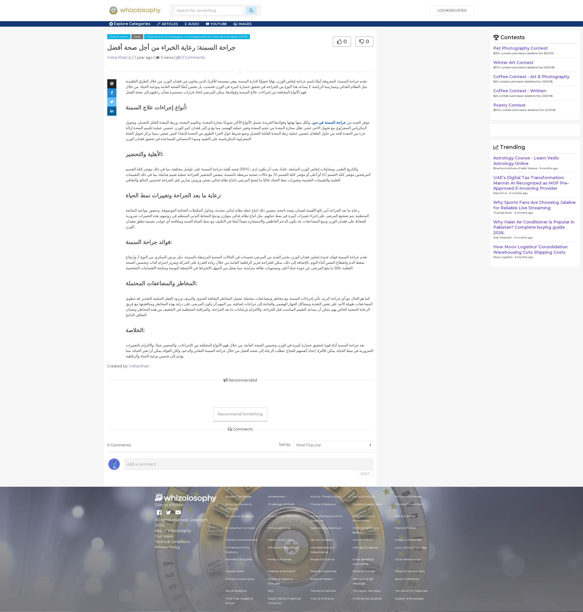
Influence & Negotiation (283, 547)
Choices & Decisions (322, 504)
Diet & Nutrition (405, 516)
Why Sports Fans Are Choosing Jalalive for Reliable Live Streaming (534, 205)
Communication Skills (367, 504)
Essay (137, 36)
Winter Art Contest (513, 62)
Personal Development (410, 571)
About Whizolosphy (173, 531)
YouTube (218, 24)
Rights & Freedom (322, 579)
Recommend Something (240, 414)
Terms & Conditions (172, 542)
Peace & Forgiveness (323, 571)
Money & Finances (279, 559)
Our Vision (164, 536)
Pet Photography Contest (520, 48)
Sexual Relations (236, 590)
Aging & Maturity (364, 496)
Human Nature (363, 539)
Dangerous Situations (239, 516)
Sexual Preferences (407, 579)
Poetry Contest (509, 105)
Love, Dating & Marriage (411, 547)
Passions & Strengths (281, 571)
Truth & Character (322, 598)
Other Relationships (408, 559)
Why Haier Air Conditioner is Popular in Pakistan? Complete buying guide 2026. (534, 227)
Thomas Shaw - (504, 212)
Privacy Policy (167, 547)
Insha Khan (117, 57)
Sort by (284, 445)
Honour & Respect (322, 539)
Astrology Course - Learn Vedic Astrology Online (526, 161)
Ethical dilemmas (279, 528)
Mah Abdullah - (503, 237)
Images (245, 24)
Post (365, 474)
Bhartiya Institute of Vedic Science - (516, 168)
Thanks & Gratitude (323, 590)
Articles (170, 24)
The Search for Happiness (411, 590)
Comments (193, 57)
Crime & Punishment (409, 504)
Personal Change (364, 571)
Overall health (119, 36)
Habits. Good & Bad (280, 539)
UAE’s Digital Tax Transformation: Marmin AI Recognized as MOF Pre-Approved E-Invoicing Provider (531, 183)
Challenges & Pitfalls (281, 504)
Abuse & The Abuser (238, 496)
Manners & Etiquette (238, 559)
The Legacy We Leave (366, 590)
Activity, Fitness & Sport (325, 496)
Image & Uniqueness (408, 539)
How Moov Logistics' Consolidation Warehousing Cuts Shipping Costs (530, 249)
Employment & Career (240, 528)
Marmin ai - (501, 193)
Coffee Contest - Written (519, 90)
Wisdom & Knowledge (409, 598)
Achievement (276, 496)
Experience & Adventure (325, 528)
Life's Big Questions (365, 547)
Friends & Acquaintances (241, 539)
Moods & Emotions (322, 559)
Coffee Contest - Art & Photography (531, 76)
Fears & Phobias (405, 528)
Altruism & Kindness (408, 496)
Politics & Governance (239, 579)
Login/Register (452, 10)
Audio (193, 24)
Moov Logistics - (504, 257)
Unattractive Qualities (367, 598)
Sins (270, 590)
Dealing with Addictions (283, 516)
